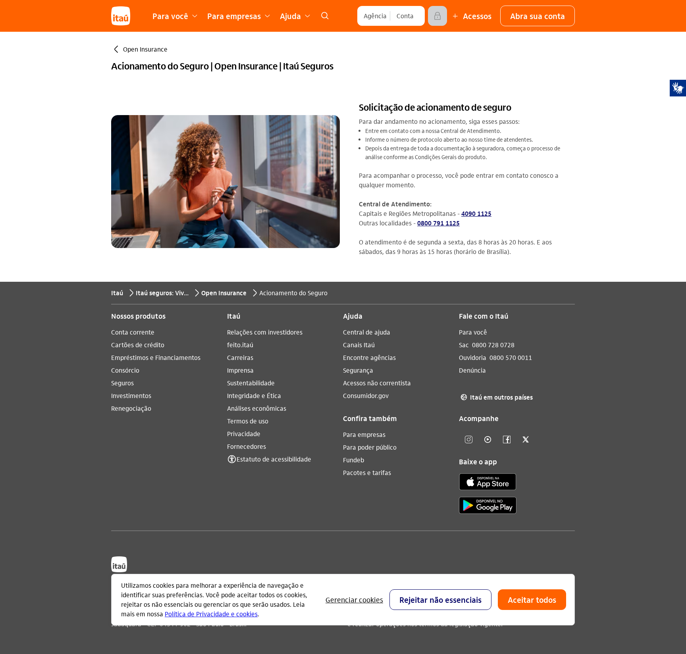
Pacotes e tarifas (367, 472)
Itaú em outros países (497, 397)
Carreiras (240, 357)
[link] (325, 16)
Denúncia (472, 370)
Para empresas (364, 434)
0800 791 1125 (438, 223)
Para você (473, 332)
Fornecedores (246, 446)
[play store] (487, 506)
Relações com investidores (265, 332)
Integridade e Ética (254, 395)
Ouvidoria (472, 357)
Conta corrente (132, 332)
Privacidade (243, 433)
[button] (537, 16)
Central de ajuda (366, 332)
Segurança (358, 370)
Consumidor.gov (366, 395)
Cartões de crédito (137, 344)
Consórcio (125, 370)
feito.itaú (240, 344)
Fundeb (353, 460)
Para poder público (370, 447)
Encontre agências (369, 357)
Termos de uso (247, 421)
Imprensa (240, 370)
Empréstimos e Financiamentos (155, 357)
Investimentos (131, 395)
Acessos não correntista (377, 383)
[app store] (487, 483)
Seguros (122, 383)
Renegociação (131, 408)
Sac (464, 344)
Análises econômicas (256, 408)
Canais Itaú (359, 344)
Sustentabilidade (251, 383)
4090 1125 (476, 213)
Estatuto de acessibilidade (274, 459)
